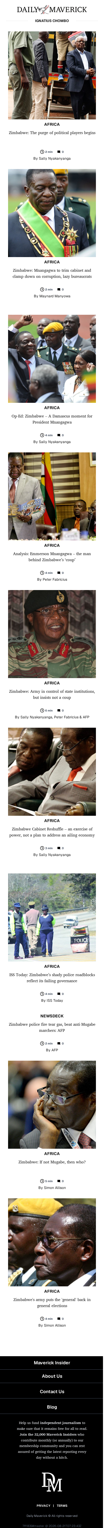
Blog (52, 1407)
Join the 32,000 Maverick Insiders (48, 1434)
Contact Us (52, 1391)
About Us (52, 1376)
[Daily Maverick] (52, 9)
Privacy (43, 1506)
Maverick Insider (52, 1363)
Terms (62, 1506)
